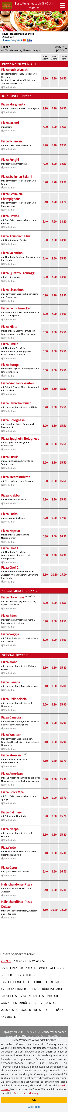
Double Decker (12, 968)
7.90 (54, 240)
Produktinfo (9, 87)
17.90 (63, 518)
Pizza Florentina (12, 597)
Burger (6, 975)
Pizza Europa (10, 364)
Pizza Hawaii (10, 216)
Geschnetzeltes (32, 996)
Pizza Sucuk (9, 457)
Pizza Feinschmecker (16, 308)
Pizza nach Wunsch (14, 69)
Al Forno (57, 968)
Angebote (8, 1016)
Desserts (41, 1010)
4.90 (45, 127)
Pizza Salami (10, 123)
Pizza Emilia (9, 344)
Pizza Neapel (10, 829)
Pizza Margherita (13, 104)
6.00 (45, 723)
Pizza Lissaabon (12, 290)
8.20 (54, 603)
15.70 (63, 761)
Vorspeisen (9, 1010)
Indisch (52, 996)
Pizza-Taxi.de (30, 1036)
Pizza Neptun (10, 531)
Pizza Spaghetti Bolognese (20, 438)
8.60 (54, 407)
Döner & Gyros (52, 989)
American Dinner (13, 989)
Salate (31, 968)
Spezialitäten (25, 975)
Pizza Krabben (11, 495)
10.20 (54, 909)
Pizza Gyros (9, 867)
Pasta (43, 968)
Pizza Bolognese (13, 420)
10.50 (63, 78)
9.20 (54, 723)
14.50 (63, 603)
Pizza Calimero (11, 812)
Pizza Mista (9, 326)
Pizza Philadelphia (14, 699)
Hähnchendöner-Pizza (16, 884)
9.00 (54, 797)
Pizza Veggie (10, 634)
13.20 (63, 182)
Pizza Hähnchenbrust (16, 403)
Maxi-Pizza (37, 961)
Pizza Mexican (11, 755)
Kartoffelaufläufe (15, 982)
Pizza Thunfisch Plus (15, 236)
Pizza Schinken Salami (16, 176)
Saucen (26, 1010)
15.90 (63, 499)
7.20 (54, 182)
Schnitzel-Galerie (46, 982)
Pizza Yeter (9, 847)
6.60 (45, 574)
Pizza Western (11, 734)
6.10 (45, 667)
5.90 (54, 78)
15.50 (63, 258)
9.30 (54, 742)
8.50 (54, 258)
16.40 (63, 853)
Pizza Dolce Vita (12, 792)
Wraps (5, 1003)
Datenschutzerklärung (26, 1093)
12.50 (63, 127)
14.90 (63, 240)
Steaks (34, 989)
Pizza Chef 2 (10, 567)
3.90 (45, 78)
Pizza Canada (10, 682)
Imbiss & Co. (47, 1003)
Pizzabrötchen (24, 1003)
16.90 (63, 536)
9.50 (54, 518)
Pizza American (12, 773)
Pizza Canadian (11, 717)
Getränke (58, 1010)
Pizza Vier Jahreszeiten (17, 383)
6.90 (54, 127)
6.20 (45, 407)
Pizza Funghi (10, 159)
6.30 (45, 779)
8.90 (54, 499)
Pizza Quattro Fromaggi (18, 273)
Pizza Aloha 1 (10, 662)
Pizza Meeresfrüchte (15, 477)
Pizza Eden (9, 615)
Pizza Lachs (9, 514)
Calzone (20, 961)
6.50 (45, 332)
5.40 (45, 182)
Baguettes (9, 996)
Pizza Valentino (12, 253)
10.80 (54, 574)
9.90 (54, 555)
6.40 (45, 258)
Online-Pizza (52, 1036)
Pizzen (6, 961)
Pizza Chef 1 (10, 548)
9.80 (54, 704)
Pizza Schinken (11, 141)
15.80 (63, 667)
